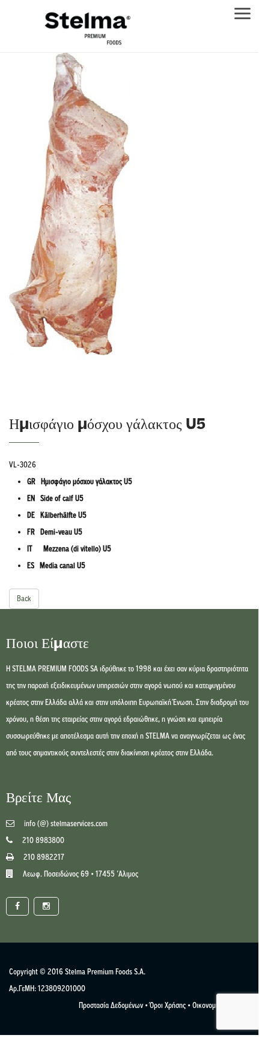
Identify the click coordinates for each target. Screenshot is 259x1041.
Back (24, 598)
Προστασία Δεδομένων (111, 1005)
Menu (248, 10)
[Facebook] (17, 906)
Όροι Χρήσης (168, 1005)
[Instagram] (46, 906)
